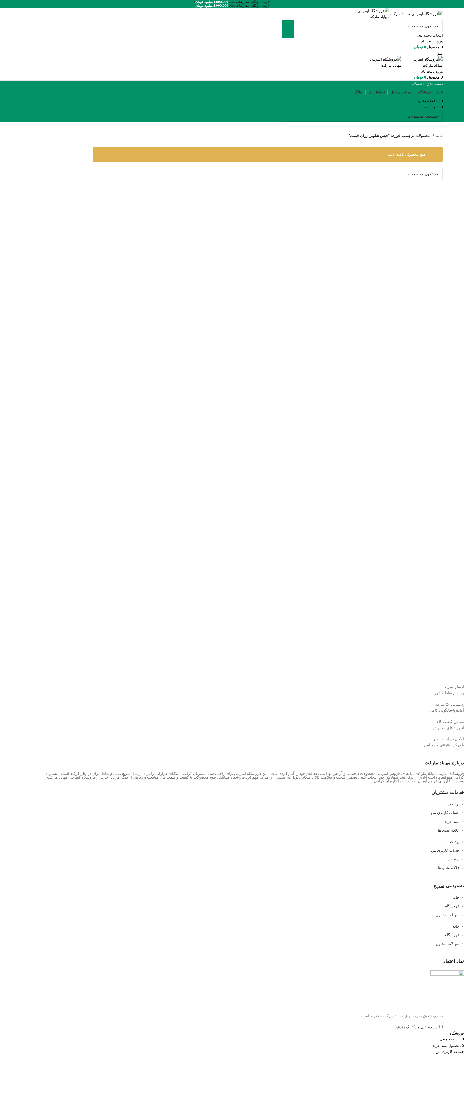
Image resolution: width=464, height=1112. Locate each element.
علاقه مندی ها (448, 830)
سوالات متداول (447, 915)
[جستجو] (288, 29)
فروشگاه (452, 906)
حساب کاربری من (445, 813)
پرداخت (453, 804)
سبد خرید (452, 821)
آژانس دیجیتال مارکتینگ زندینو (419, 1027)
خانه (439, 135)
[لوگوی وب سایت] (416, 13)
